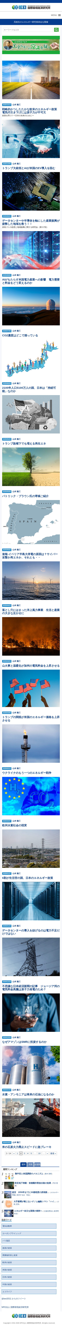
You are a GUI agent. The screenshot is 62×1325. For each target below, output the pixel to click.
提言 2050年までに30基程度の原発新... (30, 1192)
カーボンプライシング (11, 1233)
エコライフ (7, 1292)
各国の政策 (7, 1248)
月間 (30, 1164)
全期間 (37, 1164)
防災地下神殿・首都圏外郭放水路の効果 (33, 1183)
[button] (54, 15)
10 (39, 1153)
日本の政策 (7, 1277)
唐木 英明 (48, 1174)
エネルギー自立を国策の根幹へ (28, 1211)
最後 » (53, 1153)
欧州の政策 (7, 1262)
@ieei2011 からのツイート (14, 1298)
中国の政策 (7, 1284)
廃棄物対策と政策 (9, 1255)
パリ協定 (6, 1241)
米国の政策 (7, 1270)
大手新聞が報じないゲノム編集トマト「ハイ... (35, 1201)
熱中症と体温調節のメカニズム (29, 1173)
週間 (23, 1164)
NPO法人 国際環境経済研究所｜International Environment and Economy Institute (30, 8)
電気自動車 (7, 1226)
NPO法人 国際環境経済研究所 (15, 1307)
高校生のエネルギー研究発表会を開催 (31, 22)
